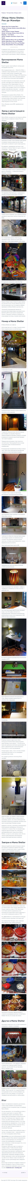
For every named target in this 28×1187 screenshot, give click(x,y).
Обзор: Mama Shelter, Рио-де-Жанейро (12, 44)
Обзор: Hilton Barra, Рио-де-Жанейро (12, 41)
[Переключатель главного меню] (25, 3)
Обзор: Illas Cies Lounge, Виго (10, 26)
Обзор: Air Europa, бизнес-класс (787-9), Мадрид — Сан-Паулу (13, 34)
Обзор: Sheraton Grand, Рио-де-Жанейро (13, 43)
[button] (21, 3)
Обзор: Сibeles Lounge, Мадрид (10, 31)
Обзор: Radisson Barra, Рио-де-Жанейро (13, 39)
